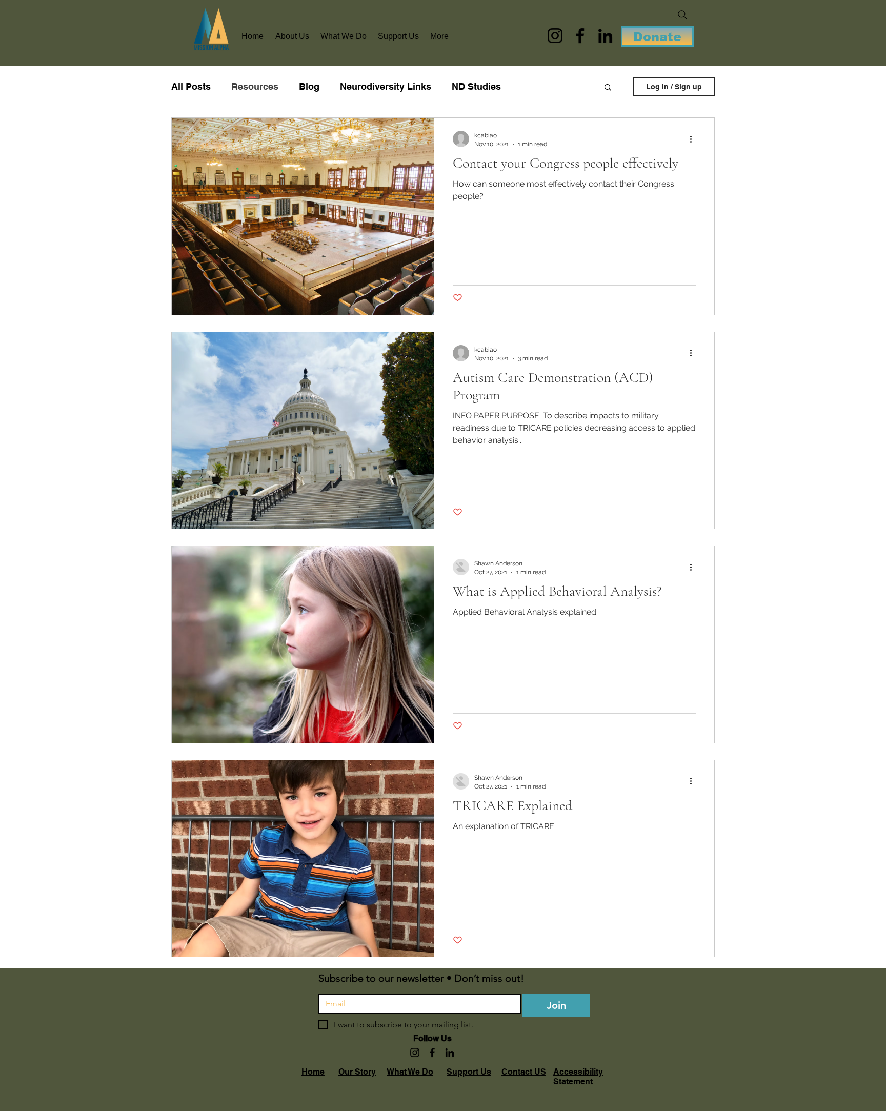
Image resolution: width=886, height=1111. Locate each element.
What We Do (410, 1072)
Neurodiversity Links (385, 86)
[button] (608, 88)
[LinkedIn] (605, 36)
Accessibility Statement (578, 1076)
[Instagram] (555, 36)
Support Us (469, 1072)
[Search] (682, 15)
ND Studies (476, 86)
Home (313, 1072)
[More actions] (694, 139)
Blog (309, 86)
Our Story (357, 1072)
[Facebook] (580, 36)
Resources (254, 86)
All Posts (191, 86)
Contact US (523, 1072)
